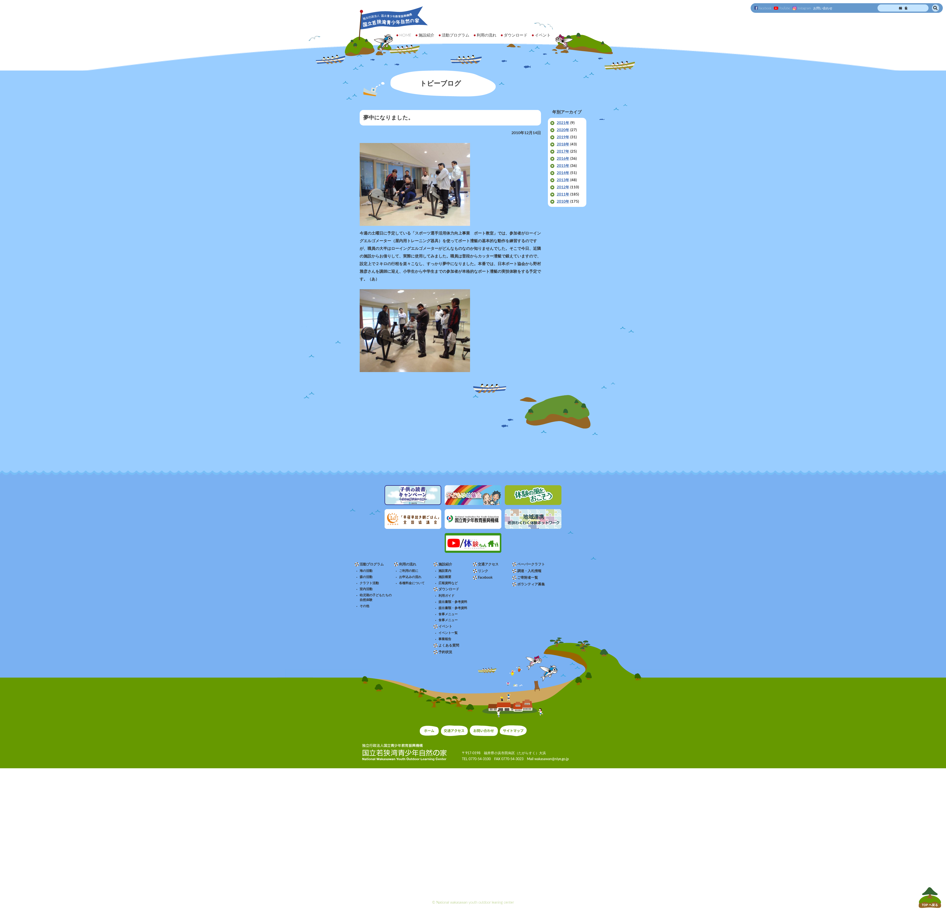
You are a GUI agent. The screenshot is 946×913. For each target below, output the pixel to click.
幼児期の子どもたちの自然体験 (376, 597)
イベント (445, 626)
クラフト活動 (369, 583)
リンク (483, 571)
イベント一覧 (448, 632)
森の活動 (366, 576)
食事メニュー (448, 614)
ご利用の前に (408, 570)
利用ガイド (447, 595)
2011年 (563, 194)
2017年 (563, 151)
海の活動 (366, 570)
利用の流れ (407, 564)
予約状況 (445, 652)
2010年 (563, 201)
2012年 (563, 187)
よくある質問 (449, 645)
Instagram (804, 8)
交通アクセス (488, 564)
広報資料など (448, 583)
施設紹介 (445, 564)
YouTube (784, 8)
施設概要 (445, 576)
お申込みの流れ (410, 576)
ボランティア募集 (531, 584)
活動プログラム (372, 564)
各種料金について (412, 583)
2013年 (563, 180)
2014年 (563, 173)
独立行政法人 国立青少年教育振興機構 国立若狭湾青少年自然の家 (387, 31)
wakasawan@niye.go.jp (551, 759)
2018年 (563, 144)
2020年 (563, 130)
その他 (364, 606)
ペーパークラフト (531, 564)
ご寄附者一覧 (527, 577)
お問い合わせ (822, 8)
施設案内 (445, 570)
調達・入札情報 (529, 571)
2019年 (563, 137)
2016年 (563, 159)
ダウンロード (449, 589)
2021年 (563, 123)
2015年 (563, 166)
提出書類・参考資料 (453, 601)
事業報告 (445, 639)
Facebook (765, 8)
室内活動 (366, 589)
